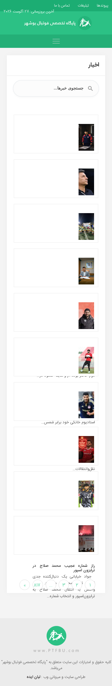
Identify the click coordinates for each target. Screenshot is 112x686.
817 (37, 585)
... (51, 585)
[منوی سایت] (56, 41)
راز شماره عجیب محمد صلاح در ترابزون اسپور (64, 568)
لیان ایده (34, 677)
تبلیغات (82, 5)
